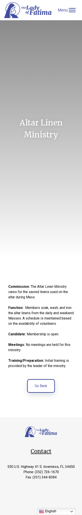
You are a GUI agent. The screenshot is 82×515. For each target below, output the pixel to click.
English (50, 511)
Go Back (41, 386)
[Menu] (72, 10)
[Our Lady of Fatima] (28, 10)
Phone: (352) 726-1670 (41, 472)
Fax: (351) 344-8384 (41, 477)
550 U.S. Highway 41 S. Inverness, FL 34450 (41, 467)
